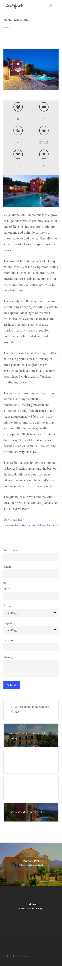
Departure (9, 623)
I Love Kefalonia (13, 6)
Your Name (10, 550)
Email (7, 566)
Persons (8, 640)
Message (8, 657)
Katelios (7, 27)
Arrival (7, 606)
